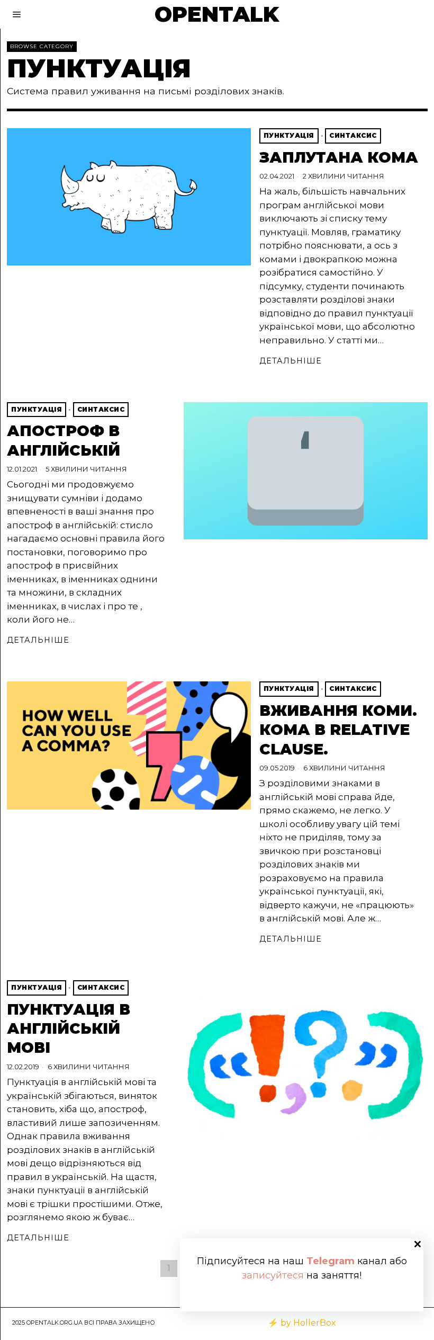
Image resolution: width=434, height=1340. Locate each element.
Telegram (330, 1261)
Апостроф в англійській (63, 440)
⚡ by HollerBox (302, 1323)
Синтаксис (353, 135)
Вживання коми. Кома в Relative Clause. (338, 730)
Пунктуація (289, 135)
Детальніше (290, 361)
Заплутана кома (338, 157)
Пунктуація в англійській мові (68, 1028)
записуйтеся (273, 1275)
